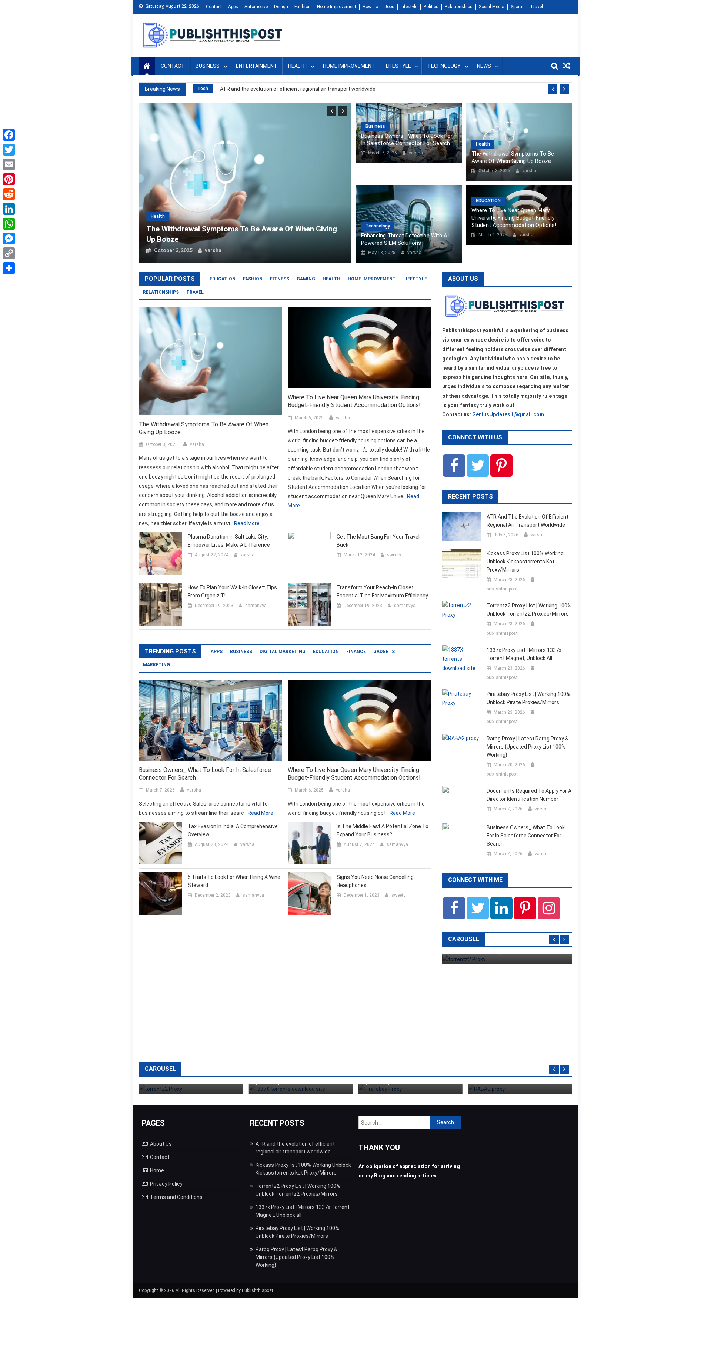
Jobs (389, 6)
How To (370, 6)
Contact (214, 6)
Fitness (279, 278)
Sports (517, 6)
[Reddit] (8, 194)
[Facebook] (8, 134)
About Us (161, 1144)
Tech (202, 88)
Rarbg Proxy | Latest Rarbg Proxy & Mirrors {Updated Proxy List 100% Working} (527, 747)
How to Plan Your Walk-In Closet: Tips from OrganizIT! (232, 591)
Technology (444, 66)
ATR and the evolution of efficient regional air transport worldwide (297, 89)
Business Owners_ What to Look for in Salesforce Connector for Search (407, 140)
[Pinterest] (8, 179)
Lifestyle (409, 6)
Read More (247, 523)
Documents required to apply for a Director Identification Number (529, 795)
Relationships (459, 6)
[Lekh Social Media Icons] (454, 465)
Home (157, 1170)
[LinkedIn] (8, 208)
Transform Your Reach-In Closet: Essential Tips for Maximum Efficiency (382, 591)
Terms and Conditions (176, 1197)
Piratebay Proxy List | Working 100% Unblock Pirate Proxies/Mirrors (528, 698)
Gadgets (384, 651)
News (484, 66)
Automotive (256, 6)
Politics (431, 6)
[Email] (8, 164)
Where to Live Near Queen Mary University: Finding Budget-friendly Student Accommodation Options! (513, 218)
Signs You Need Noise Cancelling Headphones (375, 881)
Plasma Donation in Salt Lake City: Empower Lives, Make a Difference (229, 541)
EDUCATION (488, 200)
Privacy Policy (166, 1184)
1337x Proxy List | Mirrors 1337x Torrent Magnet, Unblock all (524, 654)
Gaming (306, 278)
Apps (233, 6)
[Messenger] (8, 238)
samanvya (256, 605)
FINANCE (356, 651)
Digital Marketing (283, 651)
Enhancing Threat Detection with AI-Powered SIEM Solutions (406, 239)
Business (208, 66)
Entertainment (256, 66)
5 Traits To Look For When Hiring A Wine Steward (234, 881)
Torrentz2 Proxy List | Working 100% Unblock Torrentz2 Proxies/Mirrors (529, 610)
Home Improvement (336, 6)
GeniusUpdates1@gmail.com (508, 414)
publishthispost (502, 589)
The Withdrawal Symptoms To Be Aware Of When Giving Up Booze (512, 157)
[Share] (8, 268)
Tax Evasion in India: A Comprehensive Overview (233, 830)
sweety (394, 554)
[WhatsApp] (8, 223)
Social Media (491, 6)
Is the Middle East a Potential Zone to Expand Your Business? (382, 830)
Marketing (156, 664)
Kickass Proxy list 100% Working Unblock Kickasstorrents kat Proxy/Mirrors (525, 561)
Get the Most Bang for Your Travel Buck (378, 541)
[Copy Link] (8, 253)
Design (281, 6)
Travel (536, 6)
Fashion (302, 6)
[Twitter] (8, 149)
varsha (213, 250)
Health (297, 66)
